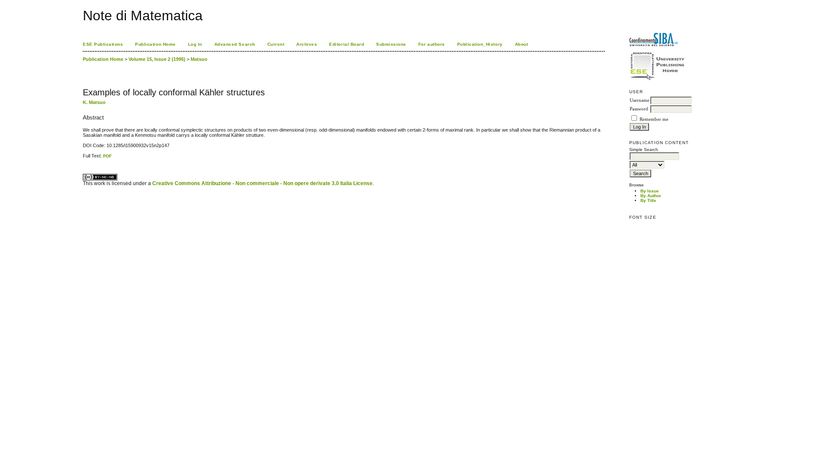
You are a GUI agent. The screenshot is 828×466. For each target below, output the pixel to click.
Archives (306, 44)
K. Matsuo (94, 102)
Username (639, 100)
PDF (107, 156)
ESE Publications (103, 44)
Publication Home (155, 44)
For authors (431, 44)
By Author (650, 195)
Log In (195, 44)
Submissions (391, 44)
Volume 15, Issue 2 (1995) (157, 59)
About (521, 44)
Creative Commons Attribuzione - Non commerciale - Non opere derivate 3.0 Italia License (262, 183)
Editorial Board (346, 44)
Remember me (654, 119)
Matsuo (199, 59)
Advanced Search (234, 44)
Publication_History (480, 44)
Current (276, 44)
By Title (648, 200)
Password (639, 109)
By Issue (649, 191)
